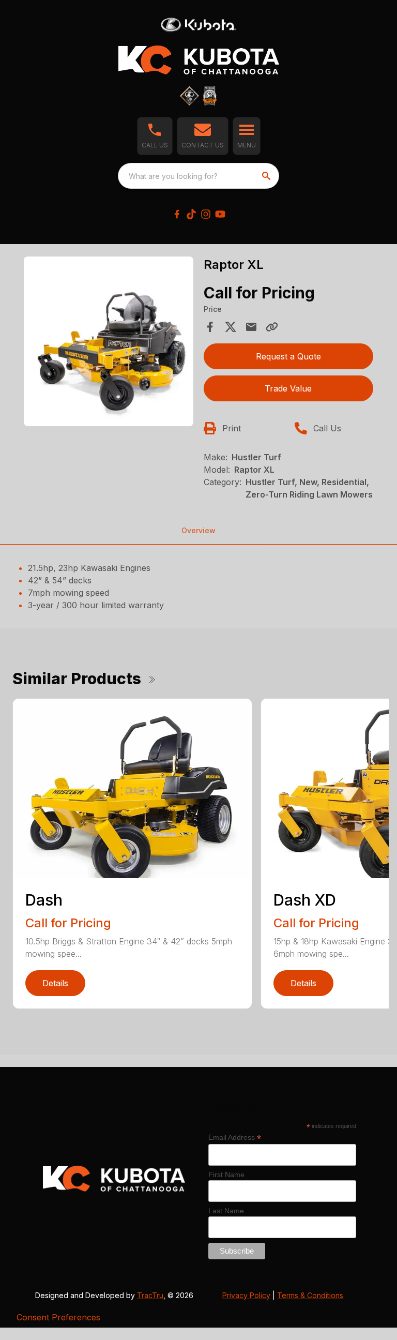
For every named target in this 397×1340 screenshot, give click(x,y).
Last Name (226, 1211)
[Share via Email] (251, 327)
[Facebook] (177, 214)
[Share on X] (230, 327)
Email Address (234, 1137)
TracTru (150, 1295)
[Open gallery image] (108, 341)
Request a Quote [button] (288, 356)
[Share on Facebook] (210, 327)
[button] (155, 136)
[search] (267, 176)
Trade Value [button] (288, 388)
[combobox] (198, 175)
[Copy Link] (272, 327)
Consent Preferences (58, 1317)
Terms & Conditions (310, 1295)
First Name (226, 1174)
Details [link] (55, 983)
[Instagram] (206, 214)
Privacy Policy (246, 1295)
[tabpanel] (108, 343)
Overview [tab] (198, 530)
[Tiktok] (191, 214)
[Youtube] (220, 214)
